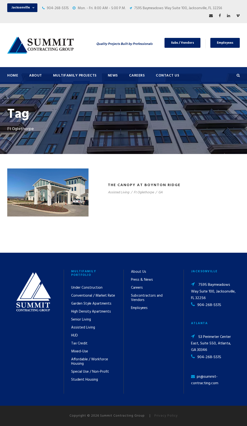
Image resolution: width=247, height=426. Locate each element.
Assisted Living (118, 192)
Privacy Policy (166, 416)
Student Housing (84, 380)
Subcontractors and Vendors (147, 298)
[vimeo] (238, 16)
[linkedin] (228, 16)
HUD (74, 335)
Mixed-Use (79, 351)
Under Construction (87, 288)
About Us (138, 272)
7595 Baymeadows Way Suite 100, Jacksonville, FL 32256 (178, 8)
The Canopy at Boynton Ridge (144, 185)
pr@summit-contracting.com (204, 380)
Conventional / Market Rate (93, 296)
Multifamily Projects (75, 75)
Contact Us (167, 75)
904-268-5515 (58, 8)
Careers (137, 75)
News (113, 75)
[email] (211, 16)
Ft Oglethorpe (144, 192)
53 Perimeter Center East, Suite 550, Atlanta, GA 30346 (211, 343)
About (35, 75)
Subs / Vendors (182, 42)
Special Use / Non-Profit (90, 372)
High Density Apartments (91, 311)
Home (12, 75)
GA (160, 192)
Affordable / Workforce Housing (89, 361)
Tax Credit (79, 343)
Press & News (142, 280)
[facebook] (220, 16)
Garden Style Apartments (91, 304)
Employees (225, 42)
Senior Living (81, 319)
